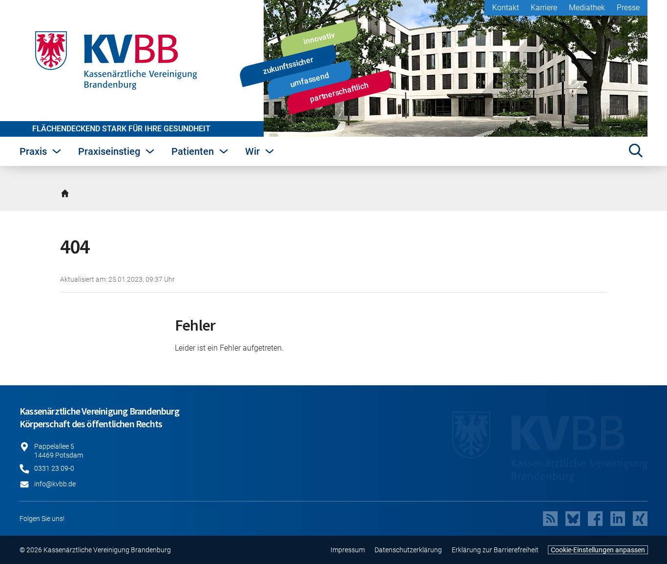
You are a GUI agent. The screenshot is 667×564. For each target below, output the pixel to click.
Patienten (192, 151)
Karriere (544, 7)
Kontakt (505, 7)
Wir (252, 151)
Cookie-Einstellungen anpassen (598, 550)
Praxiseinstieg (109, 151)
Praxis (33, 151)
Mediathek (587, 7)
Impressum (348, 550)
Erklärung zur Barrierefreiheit (495, 550)
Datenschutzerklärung (408, 550)
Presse (628, 7)
